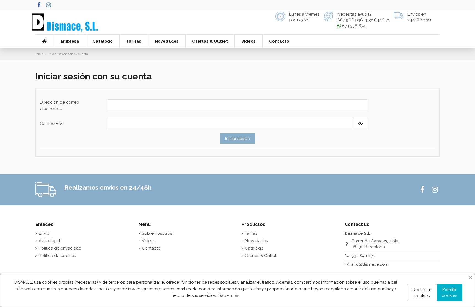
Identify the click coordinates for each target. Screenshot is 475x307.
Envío (44, 233)
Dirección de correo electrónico (59, 105)
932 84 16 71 (378, 20)
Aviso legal (49, 240)
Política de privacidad (60, 248)
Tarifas (251, 233)
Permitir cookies (449, 292)
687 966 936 (350, 20)
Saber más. (229, 295)
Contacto (151, 248)
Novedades (256, 240)
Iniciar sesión (237, 138)
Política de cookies (57, 255)
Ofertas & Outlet (260, 255)
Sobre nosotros (157, 233)
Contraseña (51, 123)
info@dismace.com (369, 264)
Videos (148, 240)
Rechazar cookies (422, 292)
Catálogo (254, 248)
